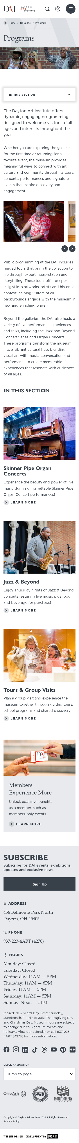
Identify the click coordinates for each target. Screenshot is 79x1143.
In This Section (22, 95)
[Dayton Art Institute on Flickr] (72, 1049)
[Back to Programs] (5, 23)
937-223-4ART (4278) (24, 941)
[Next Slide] (72, 248)
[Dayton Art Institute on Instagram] (16, 1049)
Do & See (25, 23)
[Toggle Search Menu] (47, 9)
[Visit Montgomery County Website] (63, 1094)
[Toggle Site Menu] (70, 9)
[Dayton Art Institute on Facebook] (6, 1049)
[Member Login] (57, 8)
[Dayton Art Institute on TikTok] (35, 1050)
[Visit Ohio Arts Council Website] (15, 1094)
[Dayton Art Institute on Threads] (44, 1050)
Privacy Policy (12, 1121)
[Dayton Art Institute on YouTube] (54, 1049)
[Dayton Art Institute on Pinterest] (63, 1050)
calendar (39, 1031)
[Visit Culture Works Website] (40, 1094)
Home (12, 23)
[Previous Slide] (64, 248)
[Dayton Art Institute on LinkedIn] (25, 1050)
